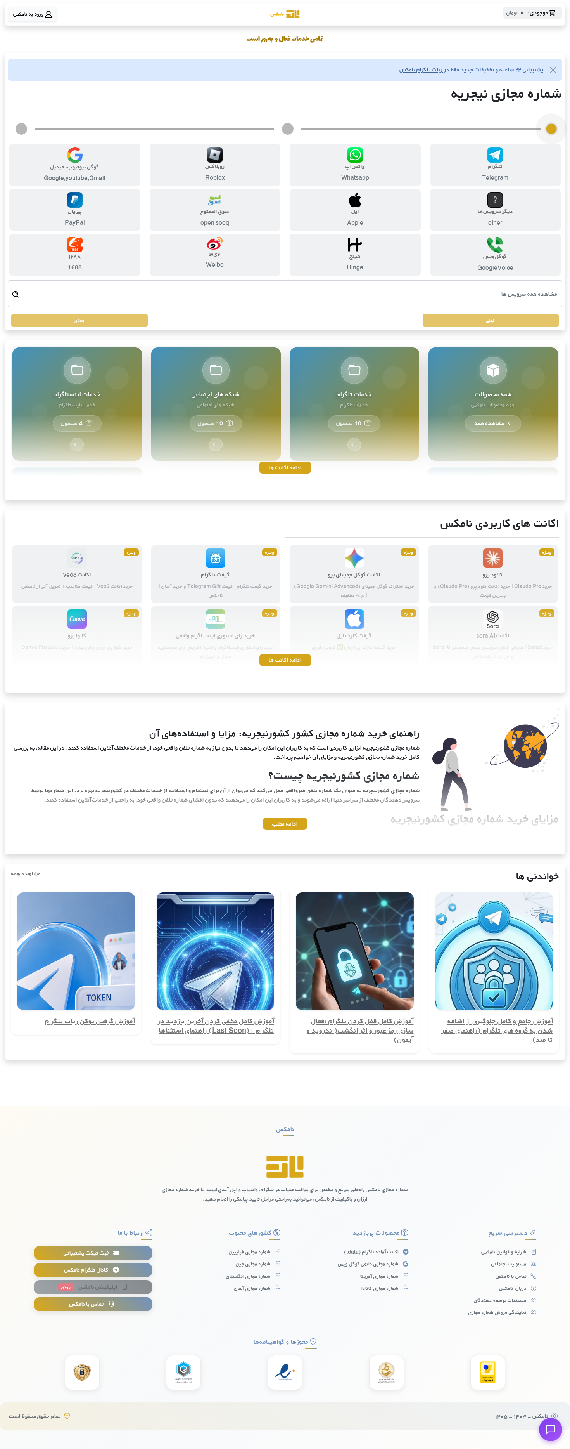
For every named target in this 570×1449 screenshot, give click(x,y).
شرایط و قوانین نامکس (504, 1252)
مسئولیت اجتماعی (509, 1264)
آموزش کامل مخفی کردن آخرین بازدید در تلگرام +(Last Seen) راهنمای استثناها (216, 1025)
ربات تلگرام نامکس (421, 69)
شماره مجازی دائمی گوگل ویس (369, 1264)
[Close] (553, 70)
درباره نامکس (513, 1288)
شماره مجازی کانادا (380, 1288)
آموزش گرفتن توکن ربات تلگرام (90, 1020)
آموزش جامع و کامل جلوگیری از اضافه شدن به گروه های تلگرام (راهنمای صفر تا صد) (497, 1030)
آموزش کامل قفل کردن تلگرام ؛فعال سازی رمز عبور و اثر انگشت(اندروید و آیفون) (360, 1030)
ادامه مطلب (285, 823)
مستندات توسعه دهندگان (501, 1300)
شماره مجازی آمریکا (380, 1276)
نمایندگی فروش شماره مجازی (498, 1312)
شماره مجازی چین (254, 1264)
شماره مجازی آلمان (253, 1288)
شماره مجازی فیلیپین (250, 1252)
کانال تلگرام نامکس (87, 1269)
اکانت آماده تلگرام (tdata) (372, 1252)
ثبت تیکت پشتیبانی (87, 1252)
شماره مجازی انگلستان (249, 1276)
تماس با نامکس (512, 1276)
